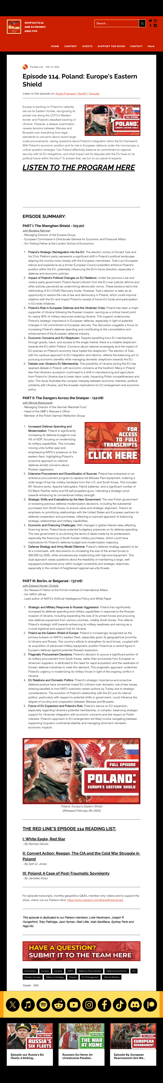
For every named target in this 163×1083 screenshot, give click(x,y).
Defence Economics (116, 971)
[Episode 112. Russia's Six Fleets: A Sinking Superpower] (30, 1036)
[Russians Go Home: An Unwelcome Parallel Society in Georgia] (82, 1036)
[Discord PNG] (155, 26)
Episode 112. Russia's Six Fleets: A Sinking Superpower (27, 1056)
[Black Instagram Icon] (155, 21)
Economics (30, 971)
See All (152, 1017)
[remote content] (81, 183)
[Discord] (135, 1005)
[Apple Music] (28, 1005)
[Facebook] (150, 26)
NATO (70, 971)
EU (133, 971)
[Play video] (112, 120)
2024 (36, 985)
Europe (45, 971)
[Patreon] (150, 1005)
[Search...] (142, 23)
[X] (13, 1005)
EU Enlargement (90, 977)
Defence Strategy (55, 977)
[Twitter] (150, 21)
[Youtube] (74, 1005)
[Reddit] (58, 1005)
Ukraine (58, 971)
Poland (72, 977)
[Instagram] (89, 1005)
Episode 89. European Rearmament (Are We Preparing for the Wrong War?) (130, 1056)
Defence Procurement (90, 971)
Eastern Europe (33, 977)
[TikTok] (120, 1005)
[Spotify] (43, 1005)
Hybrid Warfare (111, 977)
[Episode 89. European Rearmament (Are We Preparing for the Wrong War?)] (133, 1036)
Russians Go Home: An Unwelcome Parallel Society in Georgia (77, 1056)
